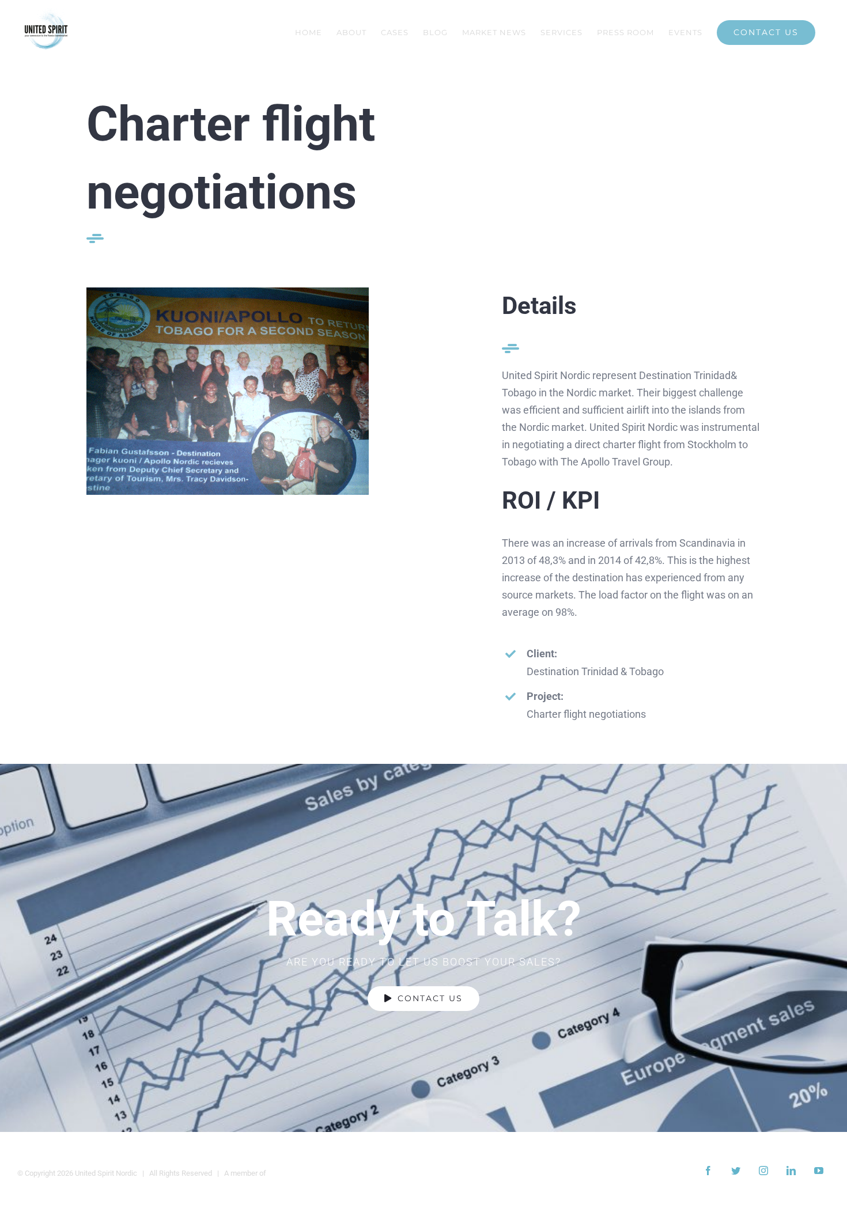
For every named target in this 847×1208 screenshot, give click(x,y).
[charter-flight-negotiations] (227, 292)
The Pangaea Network (304, 1173)
